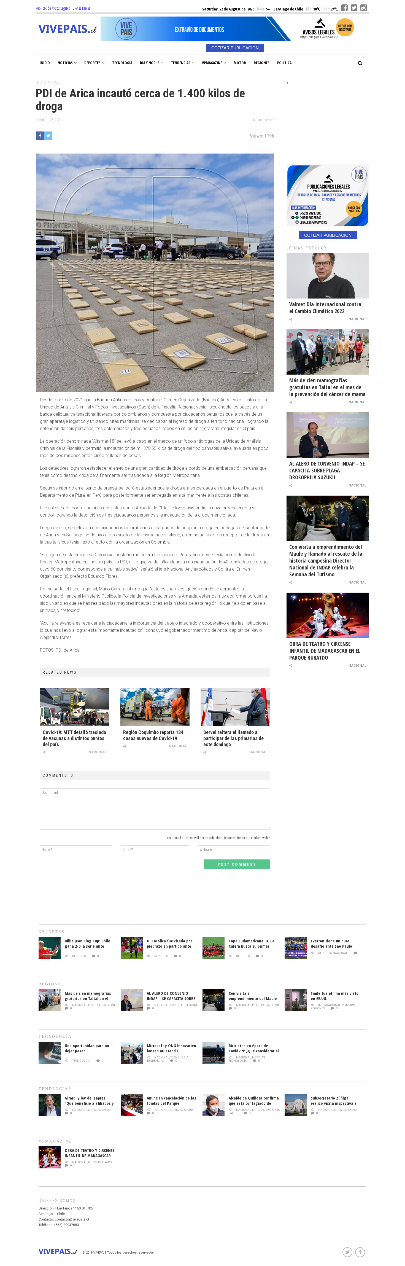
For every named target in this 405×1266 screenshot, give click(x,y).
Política (284, 62)
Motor (240, 62)
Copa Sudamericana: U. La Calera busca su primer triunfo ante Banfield (251, 946)
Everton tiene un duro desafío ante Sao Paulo (331, 943)
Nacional (48, 82)
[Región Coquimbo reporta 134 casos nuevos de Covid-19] (155, 707)
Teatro (107, 1162)
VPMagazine (212, 62)
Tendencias (180, 62)
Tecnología (122, 62)
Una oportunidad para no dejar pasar (87, 1048)
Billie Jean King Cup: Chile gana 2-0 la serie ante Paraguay (87, 946)
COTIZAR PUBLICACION (235, 47)
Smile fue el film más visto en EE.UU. (334, 995)
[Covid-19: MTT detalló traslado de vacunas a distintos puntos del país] (74, 707)
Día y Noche (149, 62)
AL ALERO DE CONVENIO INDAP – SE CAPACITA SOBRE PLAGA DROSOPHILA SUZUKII (327, 470)
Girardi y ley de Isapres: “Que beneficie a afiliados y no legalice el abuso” (89, 1103)
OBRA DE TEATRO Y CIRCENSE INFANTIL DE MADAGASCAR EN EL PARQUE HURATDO (324, 650)
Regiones (261, 62)
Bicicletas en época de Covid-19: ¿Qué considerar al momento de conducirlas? (254, 1051)
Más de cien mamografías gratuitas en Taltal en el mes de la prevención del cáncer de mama (327, 387)
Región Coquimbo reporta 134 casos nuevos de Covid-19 (153, 735)
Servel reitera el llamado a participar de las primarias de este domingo (233, 738)
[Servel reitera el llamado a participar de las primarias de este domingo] (235, 707)
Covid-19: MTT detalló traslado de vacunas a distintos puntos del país (74, 738)
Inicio (45, 62)
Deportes (92, 62)
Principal (95, 1005)
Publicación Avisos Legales (53, 8)
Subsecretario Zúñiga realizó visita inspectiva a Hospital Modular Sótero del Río (336, 1105)
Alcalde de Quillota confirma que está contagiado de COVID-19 (254, 1103)
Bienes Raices (81, 8)
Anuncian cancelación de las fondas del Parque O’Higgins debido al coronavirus (171, 1105)
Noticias (65, 62)
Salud (106, 1109)
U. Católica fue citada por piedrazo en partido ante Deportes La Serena (169, 946)
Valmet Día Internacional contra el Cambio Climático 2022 (325, 307)
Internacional (329, 1005)
